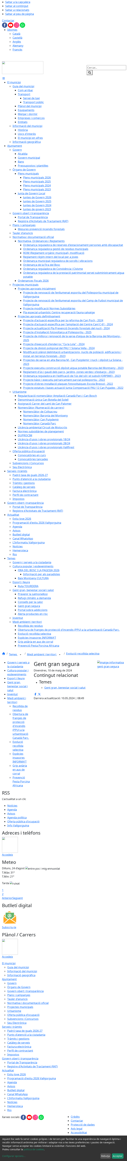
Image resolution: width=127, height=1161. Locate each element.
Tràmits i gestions (18, 1039)
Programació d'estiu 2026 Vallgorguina (31, 1078)
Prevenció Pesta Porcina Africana (21, 781)
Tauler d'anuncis (17, 999)
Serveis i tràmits (12, 1027)
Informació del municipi (22, 971)
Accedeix (7, 855)
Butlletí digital (15, 1090)
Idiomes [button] (12, 30)
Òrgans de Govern (18, 987)
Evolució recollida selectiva (82, 653)
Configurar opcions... (13, 1156)
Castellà (17, 38)
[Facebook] (5, 25)
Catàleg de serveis (18, 1042)
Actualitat (8, 1070)
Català (16, 34)
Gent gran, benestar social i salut (17, 686)
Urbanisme (14, 1011)
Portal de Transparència (22, 1062)
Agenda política (17, 817)
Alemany (18, 45)
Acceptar (118, 1156)
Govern (12, 983)
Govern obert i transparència (25, 991)
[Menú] (3, 78)
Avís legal (76, 1128)
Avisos (11, 813)
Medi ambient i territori (42, 654)
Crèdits (75, 1117)
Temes (13, 654)
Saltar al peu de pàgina (19, 14)
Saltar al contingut (16, 6)
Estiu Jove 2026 (16, 1074)
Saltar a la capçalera (17, 2)
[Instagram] (17, 25)
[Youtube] (11, 25)
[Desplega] (20, 655)
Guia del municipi (18, 967)
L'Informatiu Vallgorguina (23, 1098)
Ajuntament (9, 979)
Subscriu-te (9, 927)
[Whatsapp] (22, 25)
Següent (17, 898)
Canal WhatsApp (17, 1094)
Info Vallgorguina (18, 825)
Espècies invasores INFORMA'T (20, 757)
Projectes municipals (20, 1007)
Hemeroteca (15, 1106)
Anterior (7, 898)
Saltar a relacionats (17, 10)
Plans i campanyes (18, 995)
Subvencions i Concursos (23, 1019)
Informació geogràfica (21, 975)
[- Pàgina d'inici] (22, 67)
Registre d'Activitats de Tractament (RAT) (32, 1066)
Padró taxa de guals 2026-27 (24, 1031)
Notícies (12, 805)
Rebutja (105, 1156)
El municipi (9, 963)
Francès (17, 49)
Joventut (12, 694)
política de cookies (34, 1149)
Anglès (17, 41)
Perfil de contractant (20, 1050)
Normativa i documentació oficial (28, 1003)
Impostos (13, 1054)
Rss (9, 1110)
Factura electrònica (19, 1046)
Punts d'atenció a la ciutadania (26, 1035)
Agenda (12, 809)
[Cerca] (90, 72)
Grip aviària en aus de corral (20, 769)
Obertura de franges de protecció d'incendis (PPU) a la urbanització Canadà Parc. (21, 726)
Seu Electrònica (16, 1023)
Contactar (8, 20)
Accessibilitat (79, 1132)
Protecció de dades (83, 1124)
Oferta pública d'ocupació (23, 821)
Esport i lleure (16, 678)
